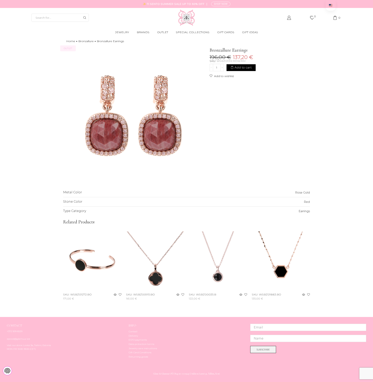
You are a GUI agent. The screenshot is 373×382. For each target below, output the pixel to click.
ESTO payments (138, 339)
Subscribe (263, 349)
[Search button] (85, 18)
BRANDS (143, 32)
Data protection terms (141, 344)
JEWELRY (122, 32)
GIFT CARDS (225, 32)
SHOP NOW (221, 4)
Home (70, 41)
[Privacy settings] (7, 370)
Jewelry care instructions (143, 348)
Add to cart (243, 67)
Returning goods (138, 356)
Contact (133, 331)
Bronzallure (86, 41)
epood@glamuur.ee (18, 338)
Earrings (304, 211)
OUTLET (162, 32)
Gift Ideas (250, 32)
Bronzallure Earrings (110, 41)
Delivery (133, 335)
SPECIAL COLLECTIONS (192, 32)
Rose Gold (302, 192)
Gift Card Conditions (140, 352)
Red (307, 202)
